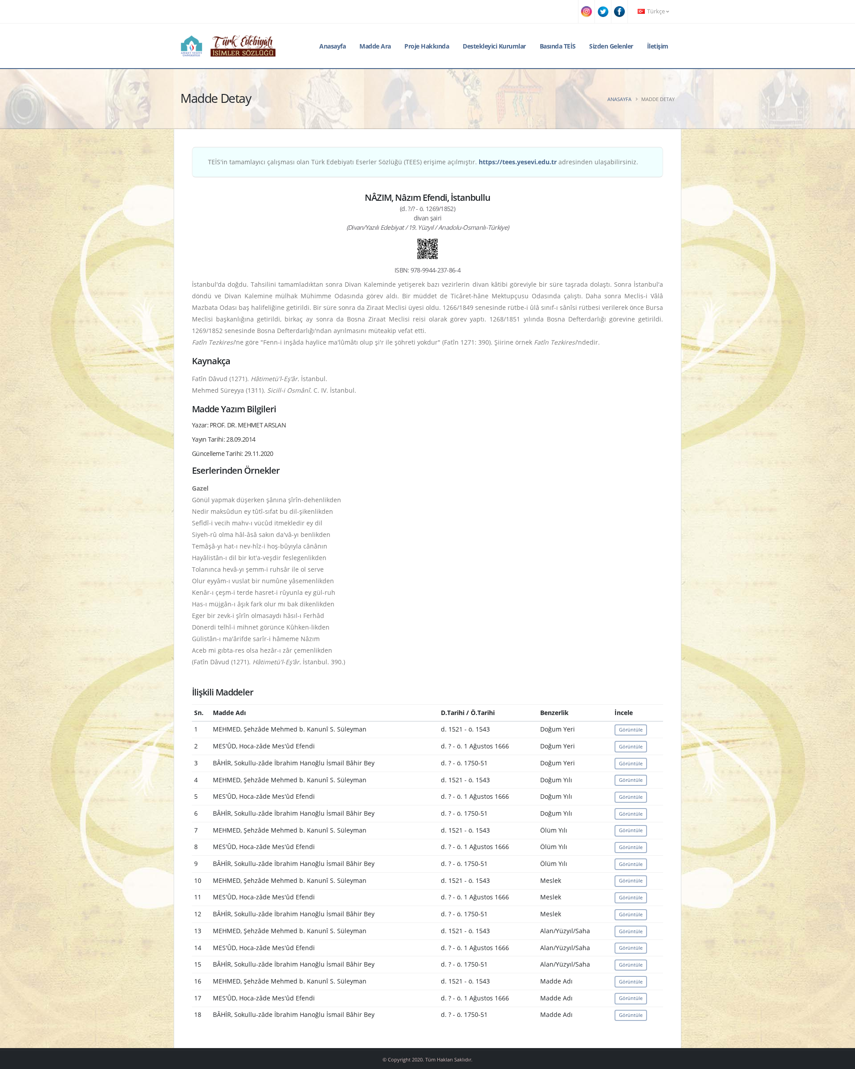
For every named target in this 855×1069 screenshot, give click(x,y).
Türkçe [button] (656, 11)
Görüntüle (631, 729)
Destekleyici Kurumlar (494, 46)
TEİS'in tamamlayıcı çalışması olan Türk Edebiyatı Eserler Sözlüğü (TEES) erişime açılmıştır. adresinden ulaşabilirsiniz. (423, 162)
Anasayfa (332, 46)
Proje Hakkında (426, 46)
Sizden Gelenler (611, 46)
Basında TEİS (558, 46)
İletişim (657, 46)
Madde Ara (375, 46)
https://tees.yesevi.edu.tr (518, 162)
